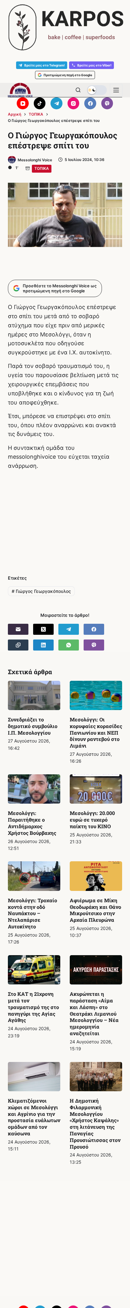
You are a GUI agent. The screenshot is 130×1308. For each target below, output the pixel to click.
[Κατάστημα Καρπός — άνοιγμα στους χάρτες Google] (65, 27)
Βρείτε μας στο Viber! (94, 65)
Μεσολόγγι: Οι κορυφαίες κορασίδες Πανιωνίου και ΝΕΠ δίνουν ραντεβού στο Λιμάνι (96, 732)
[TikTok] (40, 103)
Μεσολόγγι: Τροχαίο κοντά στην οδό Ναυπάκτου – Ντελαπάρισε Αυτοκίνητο (32, 913)
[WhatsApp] (68, 645)
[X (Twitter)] (43, 629)
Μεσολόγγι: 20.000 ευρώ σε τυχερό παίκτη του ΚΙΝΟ (92, 819)
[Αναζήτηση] (78, 90)
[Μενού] (116, 90)
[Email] (18, 629)
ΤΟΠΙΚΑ (41, 168)
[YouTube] (23, 103)
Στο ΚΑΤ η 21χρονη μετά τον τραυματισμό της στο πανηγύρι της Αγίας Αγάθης (33, 1006)
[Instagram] (74, 103)
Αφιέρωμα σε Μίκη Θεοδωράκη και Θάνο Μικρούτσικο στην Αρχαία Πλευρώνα (95, 910)
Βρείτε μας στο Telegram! (44, 65)
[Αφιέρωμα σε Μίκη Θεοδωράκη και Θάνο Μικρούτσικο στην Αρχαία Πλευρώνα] (96, 876)
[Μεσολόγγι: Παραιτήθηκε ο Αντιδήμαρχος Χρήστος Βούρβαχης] (34, 789)
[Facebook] (90, 103)
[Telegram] (56, 103)
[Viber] (107, 103)
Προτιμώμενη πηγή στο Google (68, 75)
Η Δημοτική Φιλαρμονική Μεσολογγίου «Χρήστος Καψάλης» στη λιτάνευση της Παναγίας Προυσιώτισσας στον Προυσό (95, 1123)
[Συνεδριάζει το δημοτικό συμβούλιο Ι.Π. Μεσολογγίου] (34, 695)
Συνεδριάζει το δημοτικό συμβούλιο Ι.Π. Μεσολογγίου (32, 726)
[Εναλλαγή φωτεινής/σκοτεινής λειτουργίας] (97, 90)
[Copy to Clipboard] (18, 645)
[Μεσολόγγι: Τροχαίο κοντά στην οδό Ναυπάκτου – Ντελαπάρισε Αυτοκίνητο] (34, 876)
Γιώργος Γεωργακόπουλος (41, 591)
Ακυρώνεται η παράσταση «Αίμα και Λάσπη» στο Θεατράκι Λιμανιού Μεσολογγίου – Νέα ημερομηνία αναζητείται (94, 1013)
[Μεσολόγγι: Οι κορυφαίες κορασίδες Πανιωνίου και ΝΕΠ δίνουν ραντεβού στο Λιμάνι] (96, 695)
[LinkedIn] (43, 645)
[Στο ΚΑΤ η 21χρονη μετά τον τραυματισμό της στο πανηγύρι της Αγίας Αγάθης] (34, 970)
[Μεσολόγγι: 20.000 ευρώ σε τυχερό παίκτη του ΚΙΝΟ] (96, 789)
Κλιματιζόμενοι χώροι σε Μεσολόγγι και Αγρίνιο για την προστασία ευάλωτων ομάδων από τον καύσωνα (34, 1117)
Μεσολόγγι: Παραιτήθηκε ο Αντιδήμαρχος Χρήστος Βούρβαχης (32, 823)
